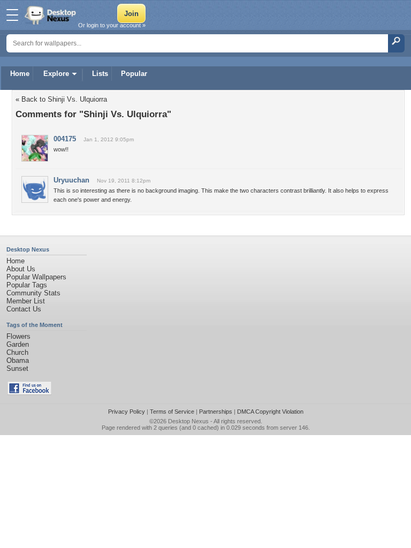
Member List (25, 301)
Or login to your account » (112, 25)
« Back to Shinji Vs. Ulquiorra (61, 99)
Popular (134, 74)
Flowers (18, 336)
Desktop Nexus (188, 421)
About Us (20, 269)
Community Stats (33, 293)
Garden (17, 344)
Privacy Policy (126, 411)
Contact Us (23, 309)
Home (19, 74)
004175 (65, 139)
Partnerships (215, 411)
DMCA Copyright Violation (270, 411)
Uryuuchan (71, 180)
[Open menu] (12, 15)
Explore (56, 74)
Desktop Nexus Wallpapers (51, 15)
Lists (100, 74)
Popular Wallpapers (36, 277)
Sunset (17, 368)
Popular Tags (26, 285)
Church (17, 352)
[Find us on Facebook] (29, 393)
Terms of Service (172, 411)
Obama (17, 360)
